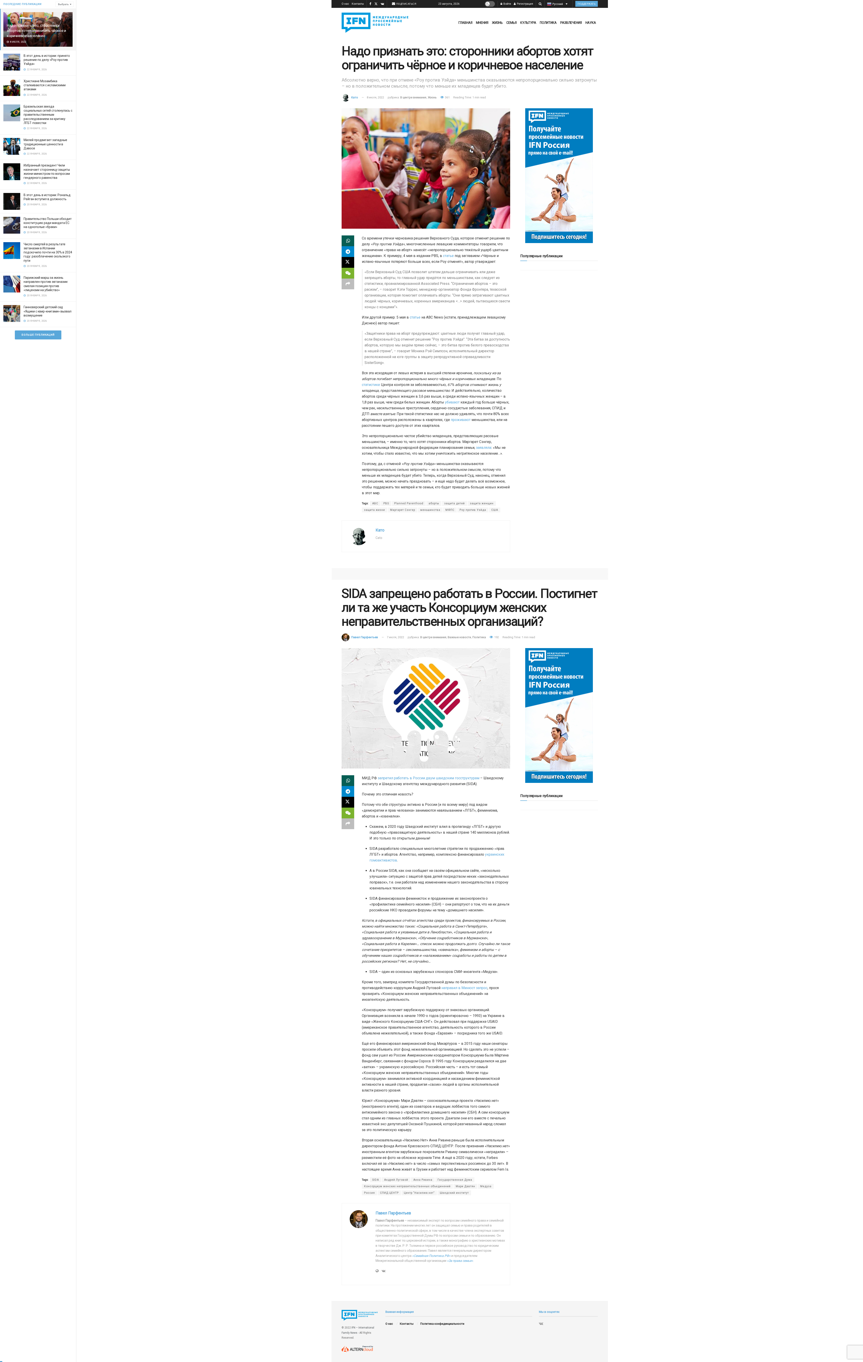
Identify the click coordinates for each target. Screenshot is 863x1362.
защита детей (454, 503)
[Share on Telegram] (348, 251)
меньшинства (430, 510)
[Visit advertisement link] (559, 175)
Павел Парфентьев (364, 637)
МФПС (449, 510)
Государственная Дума (455, 1179)
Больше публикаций (38, 334)
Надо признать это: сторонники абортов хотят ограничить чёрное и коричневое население (36, 30)
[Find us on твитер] (376, 4)
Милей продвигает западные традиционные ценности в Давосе (45, 144)
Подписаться (406, 3)
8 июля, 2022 (375, 97)
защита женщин (482, 503)
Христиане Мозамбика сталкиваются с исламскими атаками (45, 85)
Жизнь (497, 22)
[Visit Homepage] (376, 23)
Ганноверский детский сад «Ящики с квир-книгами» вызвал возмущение (47, 311)
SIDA (375, 1179)
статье (448, 256)
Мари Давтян (465, 1186)
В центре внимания (413, 97)
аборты (434, 503)
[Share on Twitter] (348, 262)
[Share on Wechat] (348, 273)
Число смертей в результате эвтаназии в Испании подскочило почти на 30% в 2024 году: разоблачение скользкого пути (48, 252)
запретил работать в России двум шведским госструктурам (428, 778)
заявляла (483, 447)
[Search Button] (540, 4)
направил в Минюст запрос (464, 988)
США (494, 510)
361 (447, 97)
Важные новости (459, 637)
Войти (507, 3)
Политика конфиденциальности (442, 1323)
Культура (528, 22)
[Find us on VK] (382, 4)
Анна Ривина (422, 1179)
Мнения (482, 22)
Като (354, 97)
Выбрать (63, 4)
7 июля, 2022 (395, 637)
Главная (465, 22)
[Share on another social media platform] (348, 284)
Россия (369, 1192)
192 (496, 637)
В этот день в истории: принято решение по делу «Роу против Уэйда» (47, 60)
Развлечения (571, 22)
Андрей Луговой (396, 1179)
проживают (461, 420)
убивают (452, 402)
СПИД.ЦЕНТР (389, 1192)
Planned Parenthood (408, 503)
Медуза (486, 1186)
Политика (548, 22)
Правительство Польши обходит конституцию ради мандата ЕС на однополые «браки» (48, 223)
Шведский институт (454, 1192)
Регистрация (524, 3)
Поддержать (587, 3)
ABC (375, 503)
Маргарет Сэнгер (402, 510)
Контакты (358, 3)
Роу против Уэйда (473, 510)
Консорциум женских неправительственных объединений (407, 1186)
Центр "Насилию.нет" (419, 1192)
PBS (386, 503)
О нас (345, 3)
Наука (590, 22)
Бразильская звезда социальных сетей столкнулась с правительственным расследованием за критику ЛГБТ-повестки (48, 115)
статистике (371, 385)
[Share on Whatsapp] (348, 240)
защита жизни (374, 510)
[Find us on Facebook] (370, 4)
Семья (511, 22)
